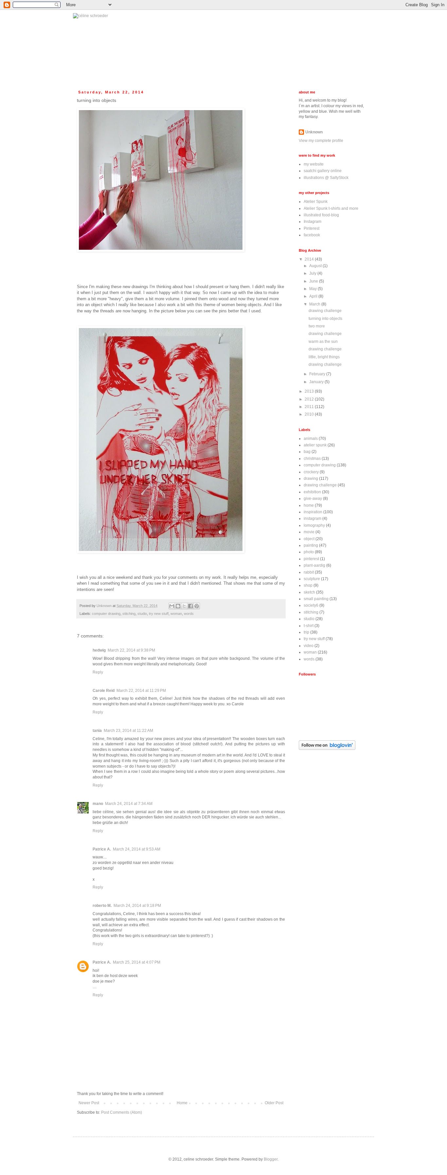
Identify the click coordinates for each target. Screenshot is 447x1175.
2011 (310, 406)
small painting (316, 599)
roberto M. (102, 905)
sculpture (312, 579)
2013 (310, 391)
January (317, 382)
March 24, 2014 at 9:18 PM (137, 905)
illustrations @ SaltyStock (326, 177)
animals (311, 438)
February (317, 374)
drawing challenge (325, 310)
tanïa (97, 730)
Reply (98, 672)
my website (314, 164)
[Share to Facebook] (190, 606)
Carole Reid (104, 690)
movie (309, 532)
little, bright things (324, 357)
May (313, 288)
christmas (312, 458)
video (308, 645)
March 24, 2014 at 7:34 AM (128, 803)
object (309, 539)
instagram (312, 518)
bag (307, 451)
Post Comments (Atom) (121, 1112)
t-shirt (308, 625)
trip (306, 632)
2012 (310, 399)
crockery (311, 472)
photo (309, 552)
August (316, 266)
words (189, 614)
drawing (311, 478)
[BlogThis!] (178, 606)
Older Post (274, 1103)
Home (182, 1103)
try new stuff (159, 614)
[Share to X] (184, 606)
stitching (128, 614)
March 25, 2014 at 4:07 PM (136, 962)
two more (317, 326)
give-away (313, 498)
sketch (309, 592)
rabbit (309, 572)
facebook (312, 235)
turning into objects (325, 318)
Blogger (270, 1159)
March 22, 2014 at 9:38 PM (131, 650)
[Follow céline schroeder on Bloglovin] (327, 748)
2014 (310, 259)
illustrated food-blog (321, 215)
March (315, 304)
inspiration (313, 512)
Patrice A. (102, 849)
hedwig (99, 650)
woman (176, 614)
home (309, 505)
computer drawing (106, 614)
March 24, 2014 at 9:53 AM (136, 849)
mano (98, 803)
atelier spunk (315, 445)
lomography (314, 525)
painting (311, 545)
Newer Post (89, 1103)
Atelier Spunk (316, 201)
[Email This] (172, 606)
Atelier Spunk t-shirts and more (331, 208)
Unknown (314, 132)
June (314, 281)
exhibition (312, 492)
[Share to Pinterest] (196, 606)
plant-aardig (314, 565)
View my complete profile (321, 140)
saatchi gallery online (323, 170)
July (313, 273)
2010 (310, 414)
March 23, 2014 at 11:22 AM (128, 730)
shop (308, 585)
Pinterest (311, 228)
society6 (311, 605)
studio (142, 614)
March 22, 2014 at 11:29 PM (141, 690)
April (313, 296)
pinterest (311, 559)
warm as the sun (323, 341)
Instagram (312, 221)
